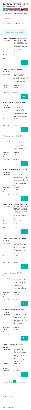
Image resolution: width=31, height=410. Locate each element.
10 (4, 384)
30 (11, 384)
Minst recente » (21, 384)
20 (7, 384)
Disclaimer (16, 407)
